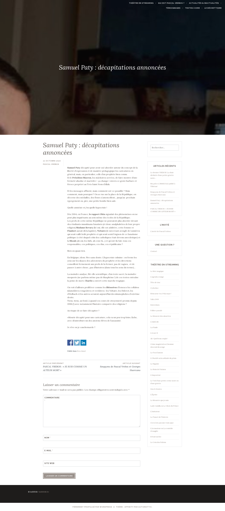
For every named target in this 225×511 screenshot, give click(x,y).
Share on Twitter (77, 343)
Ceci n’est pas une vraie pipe (162, 423)
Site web (49, 463)
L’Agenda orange (157, 277)
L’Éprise (153, 395)
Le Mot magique (157, 271)
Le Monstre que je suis (159, 400)
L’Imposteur (155, 375)
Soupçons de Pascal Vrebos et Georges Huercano (120, 367)
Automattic (145, 507)
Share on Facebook (70, 343)
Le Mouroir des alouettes (160, 316)
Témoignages (173, 8)
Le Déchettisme (213, 8)
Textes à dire (192, 8)
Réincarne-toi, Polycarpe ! (160, 294)
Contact (153, 251)
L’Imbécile (154, 322)
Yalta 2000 (154, 299)
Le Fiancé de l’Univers (159, 417)
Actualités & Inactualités (204, 3)
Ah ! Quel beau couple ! (159, 339)
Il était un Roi (155, 437)
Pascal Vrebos (51, 164)
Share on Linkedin (83, 343)
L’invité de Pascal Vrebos (160, 231)
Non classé (81, 351)
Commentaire (50, 399)
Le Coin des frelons (158, 442)
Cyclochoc (154, 288)
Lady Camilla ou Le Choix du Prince (164, 406)
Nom (47, 438)
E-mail (48, 451)
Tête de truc (155, 282)
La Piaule (154, 327)
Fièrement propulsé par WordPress (92, 507)
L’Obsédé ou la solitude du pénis (163, 358)
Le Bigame (154, 364)
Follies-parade (156, 310)
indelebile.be (44, 492)
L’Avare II (154, 333)
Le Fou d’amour (156, 353)
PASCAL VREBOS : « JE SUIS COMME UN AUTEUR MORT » (65, 367)
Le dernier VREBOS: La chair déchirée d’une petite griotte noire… (162, 175)
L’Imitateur (155, 411)
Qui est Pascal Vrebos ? (171, 3)
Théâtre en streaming (141, 3)
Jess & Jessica (156, 389)
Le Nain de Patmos (158, 369)
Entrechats (155, 305)
